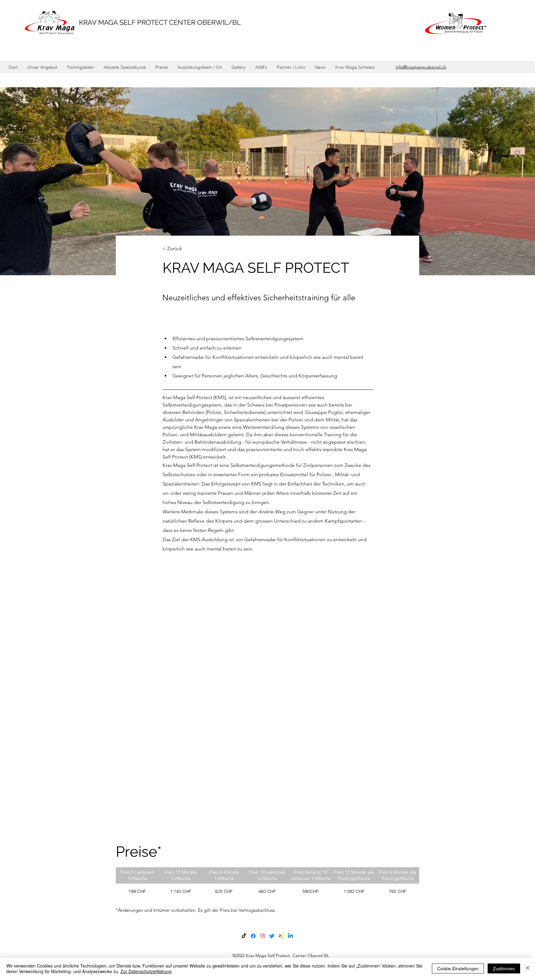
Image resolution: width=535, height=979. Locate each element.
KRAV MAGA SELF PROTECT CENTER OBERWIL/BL (160, 22)
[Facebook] (253, 936)
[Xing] (281, 936)
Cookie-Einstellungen (458, 968)
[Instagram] (262, 936)
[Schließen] (527, 968)
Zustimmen (504, 968)
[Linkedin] (290, 936)
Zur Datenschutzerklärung (146, 971)
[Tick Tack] (244, 936)
